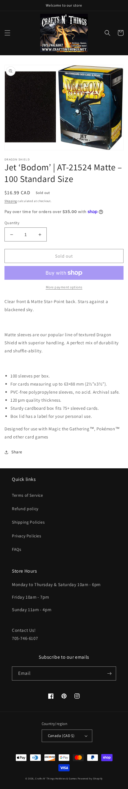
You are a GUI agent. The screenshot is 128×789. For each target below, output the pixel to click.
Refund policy (25, 508)
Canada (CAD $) (61, 735)
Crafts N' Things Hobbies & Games (56, 778)
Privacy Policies (26, 536)
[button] (7, 32)
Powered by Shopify (90, 778)
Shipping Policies (28, 522)
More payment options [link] (64, 287)
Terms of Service (27, 495)
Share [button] (16, 452)
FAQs (16, 549)
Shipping (10, 201)
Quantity (11, 222)
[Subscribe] (109, 673)
